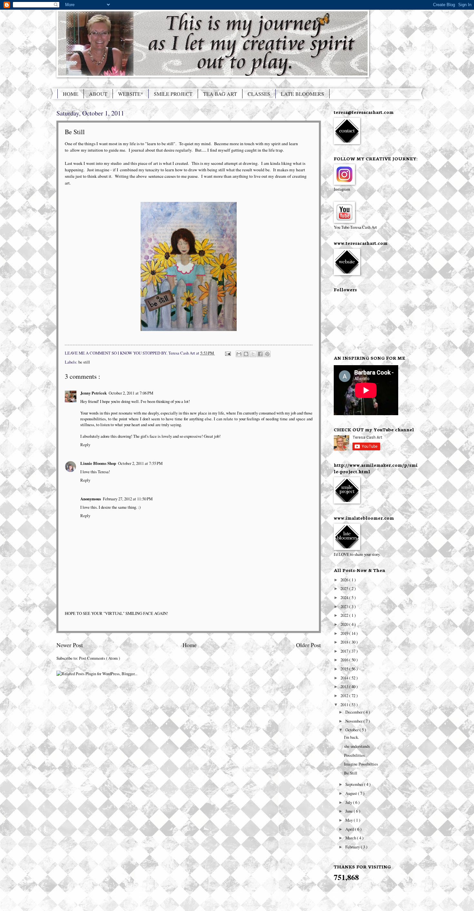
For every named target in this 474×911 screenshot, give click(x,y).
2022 (345, 615)
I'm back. (351, 737)
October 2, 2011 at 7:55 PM (140, 463)
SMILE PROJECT (173, 93)
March (351, 838)
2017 (345, 651)
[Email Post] (227, 353)
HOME (70, 93)
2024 (345, 597)
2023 (345, 606)
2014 (345, 678)
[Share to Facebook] (260, 354)
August (351, 793)
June (349, 811)
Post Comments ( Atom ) (99, 658)
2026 (345, 580)
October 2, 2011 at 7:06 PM (131, 393)
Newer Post (69, 645)
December (354, 712)
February (353, 847)
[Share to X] (253, 354)
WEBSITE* (130, 93)
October (352, 730)
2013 (345, 686)
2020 (345, 624)
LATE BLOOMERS (302, 93)
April (350, 829)
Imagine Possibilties (361, 764)
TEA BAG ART (220, 93)
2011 (345, 704)
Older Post (308, 645)
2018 (345, 642)
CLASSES (259, 93)
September (354, 784)
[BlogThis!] (246, 354)
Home (190, 645)
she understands (357, 746)
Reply (85, 444)
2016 (345, 660)
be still (84, 362)
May (349, 820)
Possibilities (354, 755)
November (354, 721)
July (349, 802)
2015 (345, 669)
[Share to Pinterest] (267, 354)
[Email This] (239, 354)
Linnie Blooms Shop (98, 463)
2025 (345, 588)
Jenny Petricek (93, 393)
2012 (345, 695)
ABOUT (98, 93)
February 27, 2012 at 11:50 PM (128, 499)
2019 (345, 633)
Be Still (350, 773)
